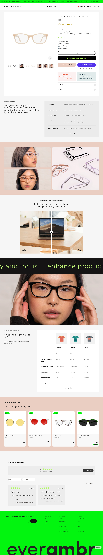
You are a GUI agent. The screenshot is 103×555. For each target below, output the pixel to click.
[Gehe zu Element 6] (39, 66)
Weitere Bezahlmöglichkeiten (86, 68)
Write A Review (88, 470)
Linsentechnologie (63, 521)
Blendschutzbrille (62, 526)
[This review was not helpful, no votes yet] (32, 503)
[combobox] (14, 479)
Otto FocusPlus (9, 435)
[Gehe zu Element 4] (27, 66)
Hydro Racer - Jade (83, 435)
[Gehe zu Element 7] (45, 66)
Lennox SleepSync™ (35, 435)
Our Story (13, 6)
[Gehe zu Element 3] (21, 66)
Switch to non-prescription (77, 53)
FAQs (19, 6)
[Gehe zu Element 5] (33, 66)
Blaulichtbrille (61, 523)
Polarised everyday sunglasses (65, 529)
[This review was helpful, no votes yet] (29, 503)
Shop (5, 6)
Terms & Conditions (82, 529)
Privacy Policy (81, 531)
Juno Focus (57, 435)
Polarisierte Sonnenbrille (64, 531)
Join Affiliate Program (82, 518)
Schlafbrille (61, 518)
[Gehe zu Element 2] (15, 66)
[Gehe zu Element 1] (9, 66)
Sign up (33, 520)
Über (79, 521)
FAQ (79, 526)
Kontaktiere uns (81, 523)
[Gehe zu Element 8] (51, 66)
